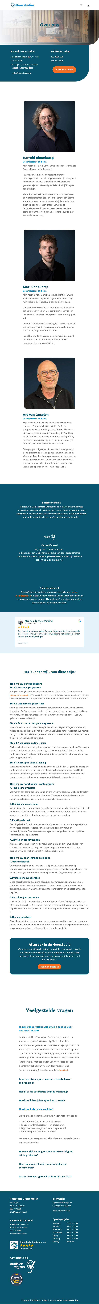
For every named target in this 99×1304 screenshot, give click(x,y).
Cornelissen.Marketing (67, 1300)
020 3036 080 (57, 56)
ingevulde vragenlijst (20, 695)
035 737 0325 (57, 60)
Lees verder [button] (23, 643)
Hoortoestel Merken (61, 1210)
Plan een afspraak (64, 69)
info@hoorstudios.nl (22, 73)
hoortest (63, 1070)
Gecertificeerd (49, 545)
